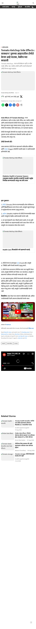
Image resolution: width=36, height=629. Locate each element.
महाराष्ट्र (13, 7)
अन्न (18, 263)
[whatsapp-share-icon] (2, 106)
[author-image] (2, 96)
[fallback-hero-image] (7, 424)
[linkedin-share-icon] (14, 106)
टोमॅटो (4, 204)
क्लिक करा (31, 328)
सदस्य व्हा (8, 325)
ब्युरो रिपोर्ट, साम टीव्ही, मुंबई (12, 96)
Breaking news (26, 332)
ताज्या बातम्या (5, 7)
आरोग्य (5, 213)
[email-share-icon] (17, 106)
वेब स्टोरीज (27, 7)
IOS (26, 338)
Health (3, 343)
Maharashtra (4, 334)
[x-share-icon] (6, 106)
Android (20, 338)
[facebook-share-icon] (10, 106)
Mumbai (17, 334)
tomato (16, 343)
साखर (6, 149)
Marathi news (7, 332)
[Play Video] (18, 311)
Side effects (9, 343)
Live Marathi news (23, 336)
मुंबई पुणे (20, 7)
